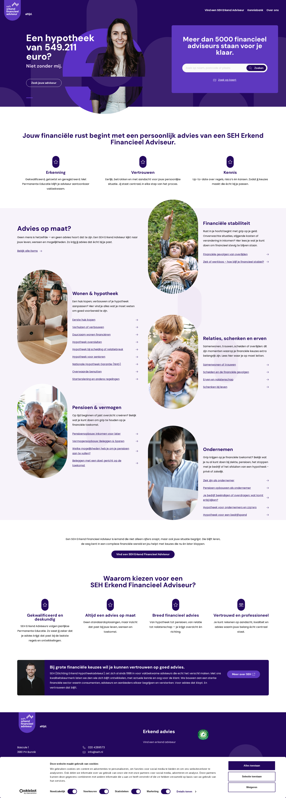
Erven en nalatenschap (218, 379)
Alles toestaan (252, 765)
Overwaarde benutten (87, 371)
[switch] (104, 791)
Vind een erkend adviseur (159, 742)
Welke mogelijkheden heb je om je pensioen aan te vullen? (100, 451)
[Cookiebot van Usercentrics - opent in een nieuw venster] (28, 791)
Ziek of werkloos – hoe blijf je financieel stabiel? (233, 262)
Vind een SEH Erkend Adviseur (224, 10)
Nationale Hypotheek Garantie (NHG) (96, 364)
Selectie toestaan (252, 776)
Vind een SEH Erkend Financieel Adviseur (143, 554)
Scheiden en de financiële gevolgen (226, 372)
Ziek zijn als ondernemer (218, 480)
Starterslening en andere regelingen (95, 379)
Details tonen (184, 791)
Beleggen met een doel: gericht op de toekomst (96, 463)
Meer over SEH (241, 674)
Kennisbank (255, 10)
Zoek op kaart (227, 80)
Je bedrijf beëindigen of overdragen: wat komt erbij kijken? (233, 497)
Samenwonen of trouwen (219, 365)
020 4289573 (96, 747)
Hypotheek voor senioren (88, 357)
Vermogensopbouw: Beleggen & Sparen (98, 441)
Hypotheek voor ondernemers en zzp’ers (230, 507)
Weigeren (251, 787)
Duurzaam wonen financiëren (91, 334)
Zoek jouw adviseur (43, 83)
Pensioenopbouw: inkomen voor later (96, 434)
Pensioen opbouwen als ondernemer (227, 488)
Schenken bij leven (215, 387)
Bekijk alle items (27, 251)
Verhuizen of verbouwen (88, 327)
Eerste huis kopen (83, 320)
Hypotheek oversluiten (87, 342)
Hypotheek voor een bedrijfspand (225, 515)
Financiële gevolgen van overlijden (225, 254)
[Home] (18, 10)
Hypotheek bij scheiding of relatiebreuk (97, 349)
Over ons (272, 10)
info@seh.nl (95, 752)
